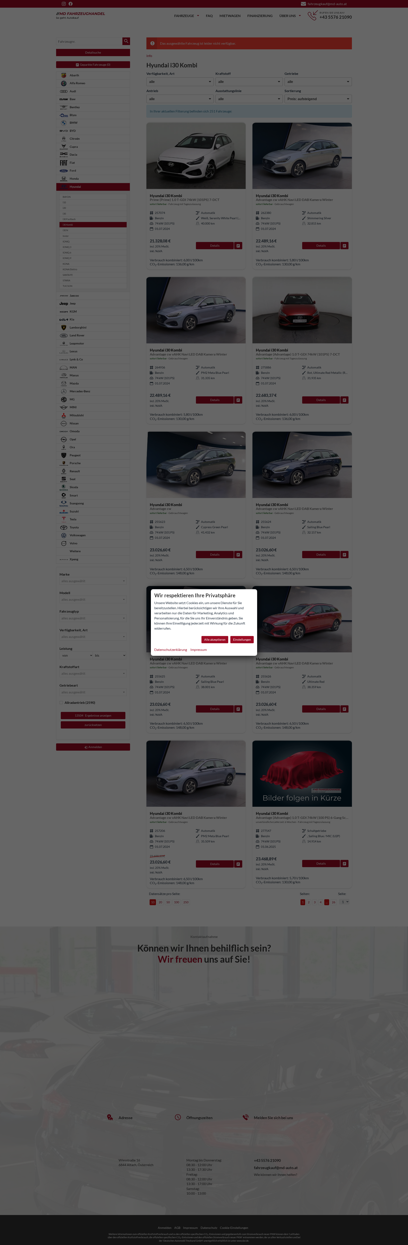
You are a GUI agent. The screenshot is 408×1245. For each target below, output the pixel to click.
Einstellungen (242, 639)
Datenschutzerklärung (170, 649)
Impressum (198, 649)
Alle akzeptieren (214, 639)
